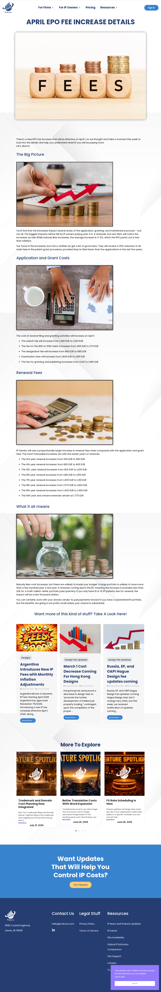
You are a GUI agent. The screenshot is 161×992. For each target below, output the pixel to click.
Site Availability (115, 934)
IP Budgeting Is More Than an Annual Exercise (124, 802)
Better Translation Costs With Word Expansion (35, 802)
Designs (25, 657)
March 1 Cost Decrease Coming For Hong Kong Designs (80, 674)
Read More (22, 820)
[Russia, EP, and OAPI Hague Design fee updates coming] (123, 652)
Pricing (90, 7)
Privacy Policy (86, 920)
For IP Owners (68, 7)
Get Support (114, 953)
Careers (111, 959)
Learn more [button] (120, 977)
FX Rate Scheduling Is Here (77, 802)
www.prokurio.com (15, 932)
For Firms (44, 7)
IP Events (112, 927)
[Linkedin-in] (53, 926)
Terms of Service (88, 927)
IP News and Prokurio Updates (124, 920)
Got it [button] (134, 983)
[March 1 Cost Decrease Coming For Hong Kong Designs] (80, 652)
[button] (76, 827)
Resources (107, 7)
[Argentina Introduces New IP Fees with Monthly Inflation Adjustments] (36, 650)
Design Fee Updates (76, 659)
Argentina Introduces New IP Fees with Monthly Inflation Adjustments (36, 674)
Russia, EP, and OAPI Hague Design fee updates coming (122, 674)
